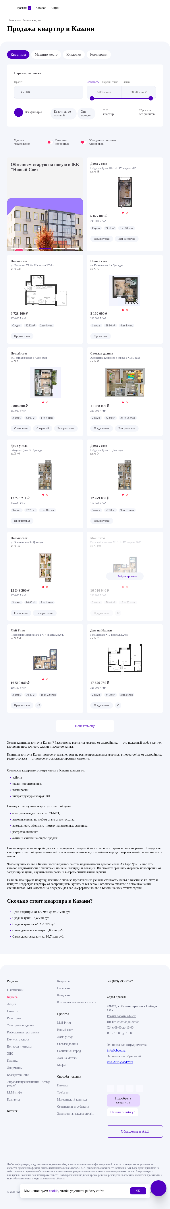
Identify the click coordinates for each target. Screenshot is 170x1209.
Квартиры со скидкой (62, 113)
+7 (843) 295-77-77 (120, 981)
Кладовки (73, 54)
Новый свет (65, 1029)
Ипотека (62, 1085)
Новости (12, 1011)
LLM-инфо (14, 1092)
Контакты (13, 1099)
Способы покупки (69, 1076)
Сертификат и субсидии (73, 1106)
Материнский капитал (72, 1099)
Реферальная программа (23, 1032)
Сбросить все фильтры (147, 112)
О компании (15, 990)
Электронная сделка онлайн (75, 1113)
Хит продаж (86, 113)
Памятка (12, 1060)
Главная (13, 20)
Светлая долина (67, 1044)
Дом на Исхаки (67, 1058)
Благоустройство (18, 1074)
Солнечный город (69, 1051)
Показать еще (85, 726)
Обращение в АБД (135, 1131)
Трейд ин (63, 1092)
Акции (55, 7)
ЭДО (10, 1053)
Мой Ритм (64, 1022)
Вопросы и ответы (19, 1046)
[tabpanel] (124, 192)
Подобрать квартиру (123, 1100)
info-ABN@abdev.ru (120, 1062)
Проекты (22, 7)
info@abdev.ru (116, 1050)
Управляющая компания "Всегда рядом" (28, 1083)
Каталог (41, 7)
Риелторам (14, 1018)
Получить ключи (18, 1039)
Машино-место (46, 54)
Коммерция (98, 54)
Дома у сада (65, 1036)
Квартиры (18, 54)
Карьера (12, 997)
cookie (53, 1191)
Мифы (61, 1065)
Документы (14, 1067)
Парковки (63, 988)
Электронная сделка (20, 1025)
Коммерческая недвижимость (76, 1002)
